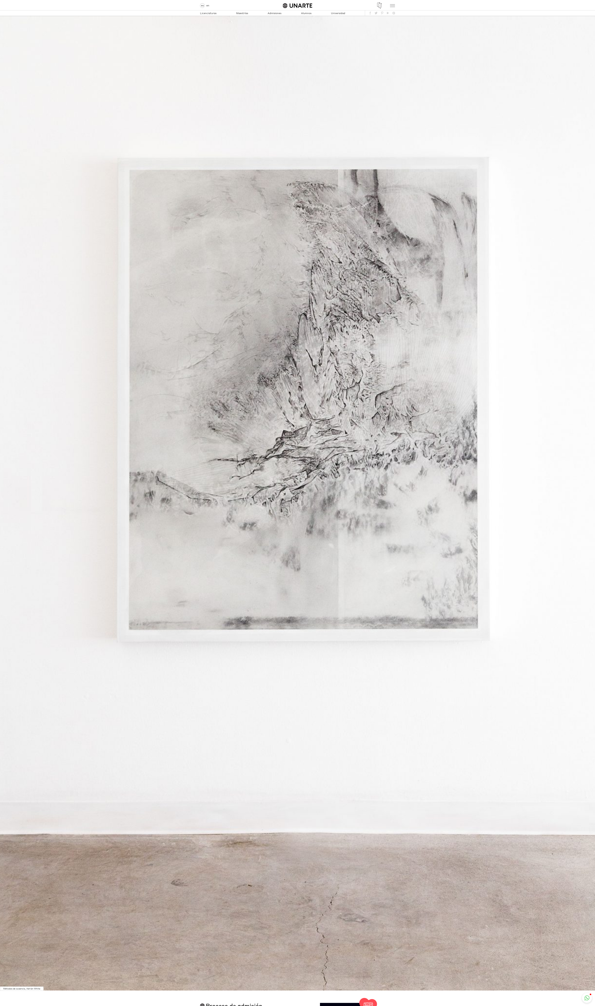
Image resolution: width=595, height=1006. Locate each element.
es (202, 5)
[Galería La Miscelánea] (379, 5)
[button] (587, 998)
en (207, 5)
